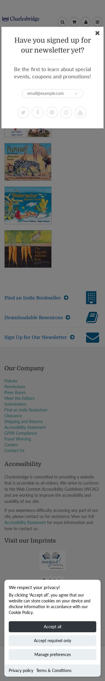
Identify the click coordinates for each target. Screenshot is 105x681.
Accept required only (52, 640)
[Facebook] (37, 112)
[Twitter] (23, 112)
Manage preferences (52, 654)
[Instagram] (66, 112)
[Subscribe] (76, 93)
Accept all (52, 626)
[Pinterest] (52, 112)
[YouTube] (80, 112)
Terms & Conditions (53, 670)
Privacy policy (21, 670)
